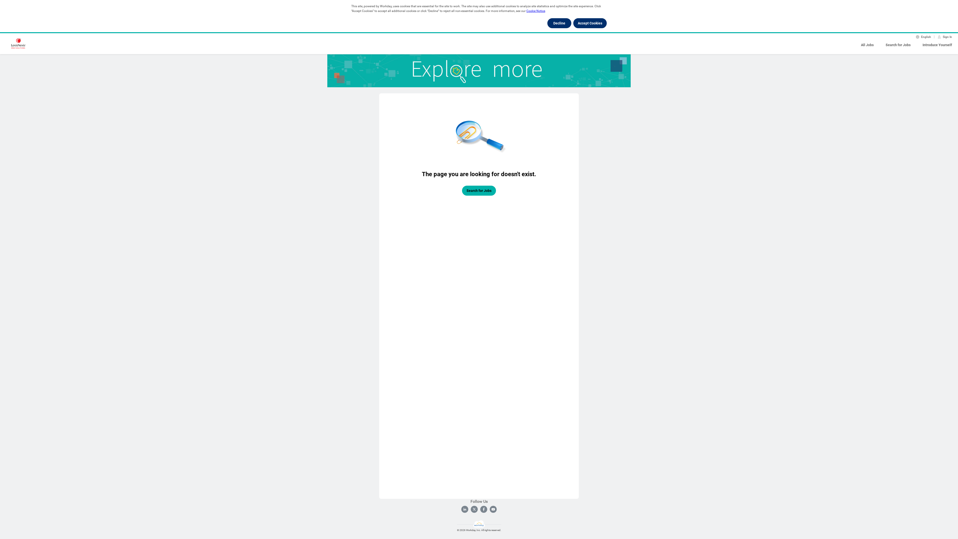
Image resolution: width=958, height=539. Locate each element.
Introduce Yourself (937, 45)
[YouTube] (493, 509)
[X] (474, 509)
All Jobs (867, 45)
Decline (559, 23)
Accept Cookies (590, 23)
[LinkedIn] (464, 509)
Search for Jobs (898, 45)
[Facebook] (483, 509)
